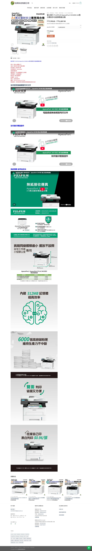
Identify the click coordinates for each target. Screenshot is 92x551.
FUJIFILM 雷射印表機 (69, 12)
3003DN (18, 534)
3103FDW (13, 536)
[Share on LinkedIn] (57, 46)
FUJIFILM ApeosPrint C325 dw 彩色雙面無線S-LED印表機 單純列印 (37, 498)
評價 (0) (18, 58)
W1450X (21, 536)
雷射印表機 (61, 12)
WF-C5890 (13, 538)
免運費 (17, 538)
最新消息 (42, 7)
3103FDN (27, 534)
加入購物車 (50, 36)
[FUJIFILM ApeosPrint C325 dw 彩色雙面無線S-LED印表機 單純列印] (37, 487)
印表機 (56, 12)
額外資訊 (15, 58)
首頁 (48, 12)
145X (15, 534)
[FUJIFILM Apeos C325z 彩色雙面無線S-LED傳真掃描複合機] (73, 487)
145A (12, 534)
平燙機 (24, 538)
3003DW (22, 534)
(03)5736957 (43, 524)
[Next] (43, 29)
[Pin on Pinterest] (55, 46)
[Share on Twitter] (50, 46)
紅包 (17, 542)
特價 (30, 540)
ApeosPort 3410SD (51, 27)
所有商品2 (52, 12)
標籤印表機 (17, 540)
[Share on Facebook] (48, 46)
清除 (80, 25)
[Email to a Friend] (53, 46)
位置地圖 (37, 517)
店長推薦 (49, 7)
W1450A (17, 536)
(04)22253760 (43, 510)
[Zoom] (12, 44)
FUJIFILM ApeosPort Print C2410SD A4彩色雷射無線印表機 (19, 498)
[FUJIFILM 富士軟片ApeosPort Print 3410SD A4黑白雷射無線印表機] (55, 487)
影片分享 (55, 7)
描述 (11, 58)
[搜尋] (32, 3)
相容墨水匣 (13, 542)
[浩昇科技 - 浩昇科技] (20, 3)
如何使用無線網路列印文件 (21, 85)
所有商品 (29, 7)
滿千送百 (21, 540)
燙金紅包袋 (26, 540)
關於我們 (36, 7)
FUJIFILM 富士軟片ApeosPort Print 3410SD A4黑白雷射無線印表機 (54, 498)
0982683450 (40, 514)
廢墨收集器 (29, 538)
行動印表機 (21, 542)
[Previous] (13, 29)
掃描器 (12, 540)
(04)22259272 (43, 512)
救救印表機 (62, 7)
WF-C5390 (26, 536)
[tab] (11, 58)
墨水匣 (21, 538)
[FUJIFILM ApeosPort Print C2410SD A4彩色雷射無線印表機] (19, 487)
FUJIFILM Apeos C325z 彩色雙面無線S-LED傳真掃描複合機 (72, 498)
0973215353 (42, 523)
